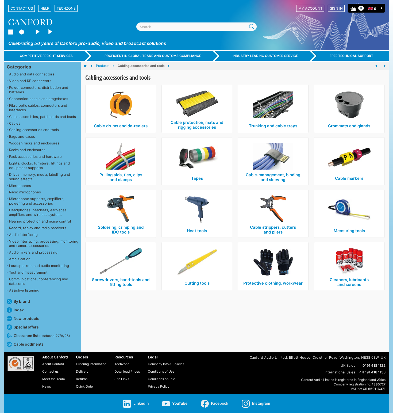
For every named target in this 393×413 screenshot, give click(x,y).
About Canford (53, 364)
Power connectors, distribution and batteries (38, 89)
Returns (81, 379)
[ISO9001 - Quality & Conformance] (20, 363)
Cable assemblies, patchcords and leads (42, 116)
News (46, 386)
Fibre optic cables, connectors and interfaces (38, 107)
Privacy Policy (158, 386)
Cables (14, 123)
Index (19, 310)
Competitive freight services (46, 56)
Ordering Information (91, 364)
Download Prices (127, 371)
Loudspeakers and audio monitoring (39, 265)
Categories (19, 67)
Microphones (20, 185)
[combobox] (196, 26)
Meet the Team (53, 379)
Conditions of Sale (161, 379)
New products (26, 318)
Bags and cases (22, 136)
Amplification (19, 259)
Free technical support (351, 56)
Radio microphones (25, 192)
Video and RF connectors (30, 81)
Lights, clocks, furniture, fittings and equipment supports (39, 165)
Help (44, 8)
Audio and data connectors (31, 74)
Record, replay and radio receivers (37, 228)
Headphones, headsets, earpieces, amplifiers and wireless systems (38, 212)
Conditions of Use (161, 371)
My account (310, 8)
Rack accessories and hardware (35, 156)
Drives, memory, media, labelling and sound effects (39, 176)
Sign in (336, 8)
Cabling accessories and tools (34, 130)
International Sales (340, 372)
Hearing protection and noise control (40, 221)
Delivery (82, 371)
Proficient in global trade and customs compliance (153, 56)
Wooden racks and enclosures (34, 143)
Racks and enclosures (27, 150)
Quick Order (85, 386)
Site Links (121, 379)
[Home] (88, 66)
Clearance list (42, 335)
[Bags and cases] (384, 66)
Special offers (26, 327)
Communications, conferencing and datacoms (38, 281)
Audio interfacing (23, 234)
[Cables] (376, 66)
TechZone (66, 8)
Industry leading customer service (265, 56)
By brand (22, 301)
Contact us (21, 8)
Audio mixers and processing (33, 252)
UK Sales (348, 365)
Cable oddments (29, 344)
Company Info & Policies (166, 364)
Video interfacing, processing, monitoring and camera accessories (43, 243)
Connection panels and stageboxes (38, 99)
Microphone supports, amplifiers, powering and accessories (36, 201)
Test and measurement (28, 272)
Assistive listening (24, 290)
